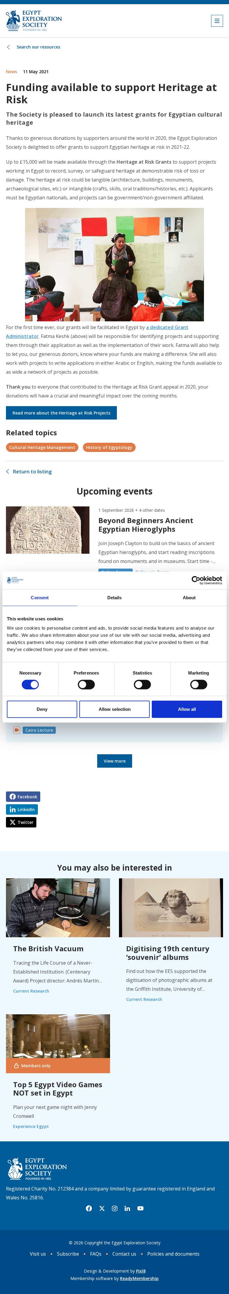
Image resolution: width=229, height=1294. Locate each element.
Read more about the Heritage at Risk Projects (61, 413)
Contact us (124, 1254)
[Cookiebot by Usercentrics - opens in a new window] (196, 580)
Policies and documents (173, 1254)
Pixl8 (141, 1271)
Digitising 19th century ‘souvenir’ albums (167, 952)
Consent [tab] (40, 597)
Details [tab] (114, 597)
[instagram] (115, 1208)
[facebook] (88, 1208)
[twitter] (102, 1208)
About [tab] (189, 597)
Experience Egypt (31, 1126)
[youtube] (140, 1208)
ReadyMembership (139, 1278)
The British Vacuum (48, 948)
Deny (42, 709)
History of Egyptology (109, 447)
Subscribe (68, 1254)
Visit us (38, 1254)
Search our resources (38, 47)
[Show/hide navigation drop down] (217, 21)
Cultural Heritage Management (42, 447)
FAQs (95, 1254)
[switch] (86, 684)
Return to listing (32, 471)
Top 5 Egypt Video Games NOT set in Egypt (57, 1088)
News (11, 71)
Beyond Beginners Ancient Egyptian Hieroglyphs (145, 524)
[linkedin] (127, 1208)
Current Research (31, 991)
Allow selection (115, 709)
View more (115, 761)
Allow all (187, 709)
